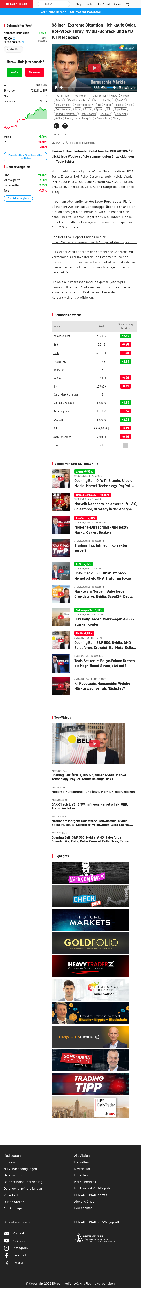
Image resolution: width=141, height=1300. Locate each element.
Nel (130, 104)
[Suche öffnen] (42, 4)
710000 (8, 37)
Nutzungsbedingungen (20, 1169)
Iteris (77, 109)
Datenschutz (13, 1175)
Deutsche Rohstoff (63, 402)
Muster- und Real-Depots (92, 1188)
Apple (99, 109)
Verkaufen (34, 72)
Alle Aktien (82, 1155)
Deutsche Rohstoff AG (66, 113)
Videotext (11, 1195)
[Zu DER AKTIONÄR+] (103, 4)
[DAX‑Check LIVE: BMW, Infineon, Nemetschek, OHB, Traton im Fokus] (94, 571)
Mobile (126, 95)
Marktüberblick (85, 1182)
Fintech (114, 95)
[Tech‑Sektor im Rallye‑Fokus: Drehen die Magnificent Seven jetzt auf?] (94, 663)
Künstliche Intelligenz (78, 100)
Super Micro (120, 109)
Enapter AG (59, 362)
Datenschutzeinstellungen (23, 1188)
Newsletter (82, 1169)
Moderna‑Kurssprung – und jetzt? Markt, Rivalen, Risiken (93, 792)
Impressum (12, 1162)
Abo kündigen (14, 1208)
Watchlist (14, 49)
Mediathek (81, 1162)
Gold (57, 118)
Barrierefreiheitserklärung (23, 1182)
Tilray (115, 118)
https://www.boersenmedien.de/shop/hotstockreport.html (95, 242)
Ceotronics (102, 118)
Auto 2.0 (121, 100)
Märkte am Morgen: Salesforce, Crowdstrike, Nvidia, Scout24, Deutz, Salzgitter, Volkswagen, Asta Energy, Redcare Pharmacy (91, 822)
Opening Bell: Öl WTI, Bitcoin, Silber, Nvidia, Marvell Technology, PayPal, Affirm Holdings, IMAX (89, 777)
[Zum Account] (89, 4)
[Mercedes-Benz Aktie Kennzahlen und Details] (25, 118)
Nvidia (88, 109)
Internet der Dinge (103, 100)
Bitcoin (68, 118)
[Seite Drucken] (65, 126)
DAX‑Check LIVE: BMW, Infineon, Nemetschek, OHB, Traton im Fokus (90, 806)
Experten (81, 1175)
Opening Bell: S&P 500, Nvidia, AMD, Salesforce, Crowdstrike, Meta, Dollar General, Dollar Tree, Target (91, 839)
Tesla (108, 104)
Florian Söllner (98, 95)
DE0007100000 (12, 41)
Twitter (18, 1262)
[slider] (75, 87)
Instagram (20, 1248)
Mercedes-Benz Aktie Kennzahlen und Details (25, 156)
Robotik (59, 100)
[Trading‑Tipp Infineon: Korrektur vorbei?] (94, 548)
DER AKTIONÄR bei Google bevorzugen (73, 142)
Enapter (120, 104)
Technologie (80, 95)
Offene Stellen (14, 1202)
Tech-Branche (62, 95)
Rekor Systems (62, 109)
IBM (108, 109)
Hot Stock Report (63, 104)
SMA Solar (106, 113)
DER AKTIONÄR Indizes (90, 1195)
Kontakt (18, 1233)
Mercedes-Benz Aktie (16, 33)
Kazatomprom (89, 113)
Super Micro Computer (65, 394)
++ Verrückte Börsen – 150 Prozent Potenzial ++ (70, 12)
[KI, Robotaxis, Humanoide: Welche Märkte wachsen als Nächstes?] (94, 686)
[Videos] (118, 4)
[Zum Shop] (79, 4)
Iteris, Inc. (59, 370)
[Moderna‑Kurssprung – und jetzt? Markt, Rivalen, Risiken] (94, 525)
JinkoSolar (120, 113)
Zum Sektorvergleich (18, 198)
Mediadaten (12, 1155)
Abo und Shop (84, 1201)
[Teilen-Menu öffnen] (56, 126)
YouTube (19, 1240)
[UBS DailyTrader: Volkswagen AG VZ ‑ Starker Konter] (94, 617)
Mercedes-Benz (85, 104)
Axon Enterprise (84, 118)
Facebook (20, 1255)
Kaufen (14, 72)
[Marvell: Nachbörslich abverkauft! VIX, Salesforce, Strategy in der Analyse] (94, 502)
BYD (99, 104)
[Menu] (136, 4)
